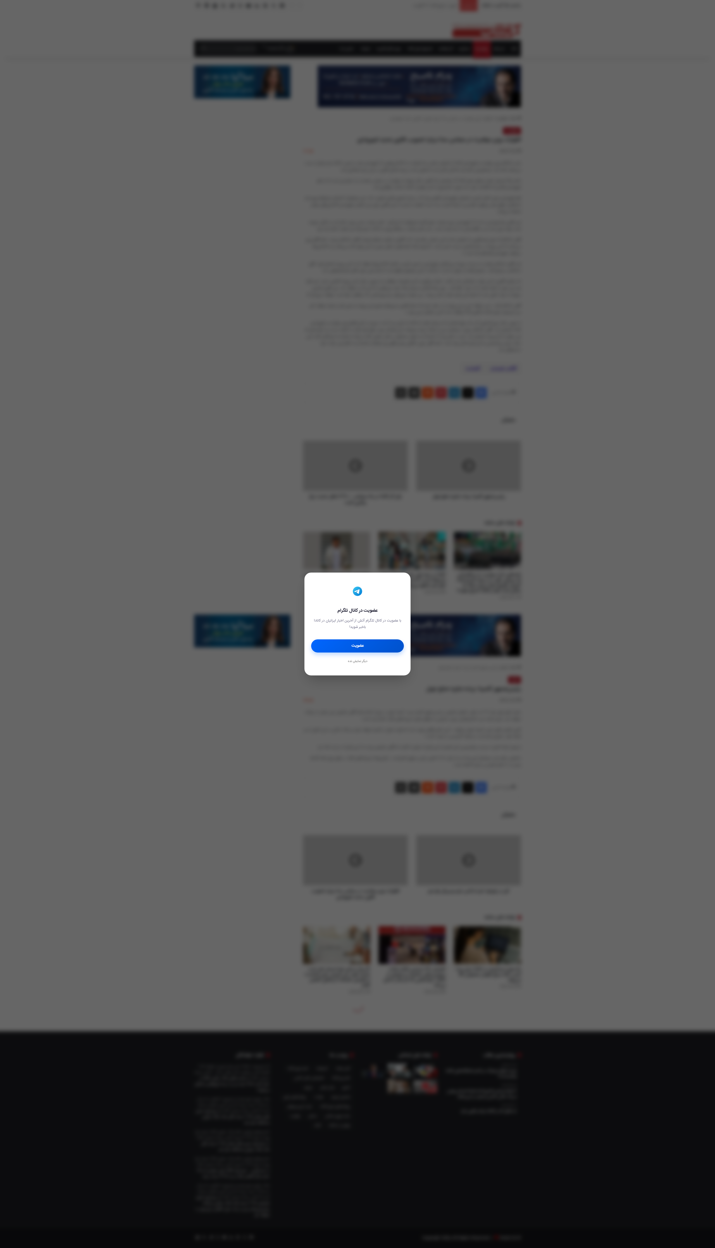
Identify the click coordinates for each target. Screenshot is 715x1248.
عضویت (358, 645)
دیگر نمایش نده (357, 661)
